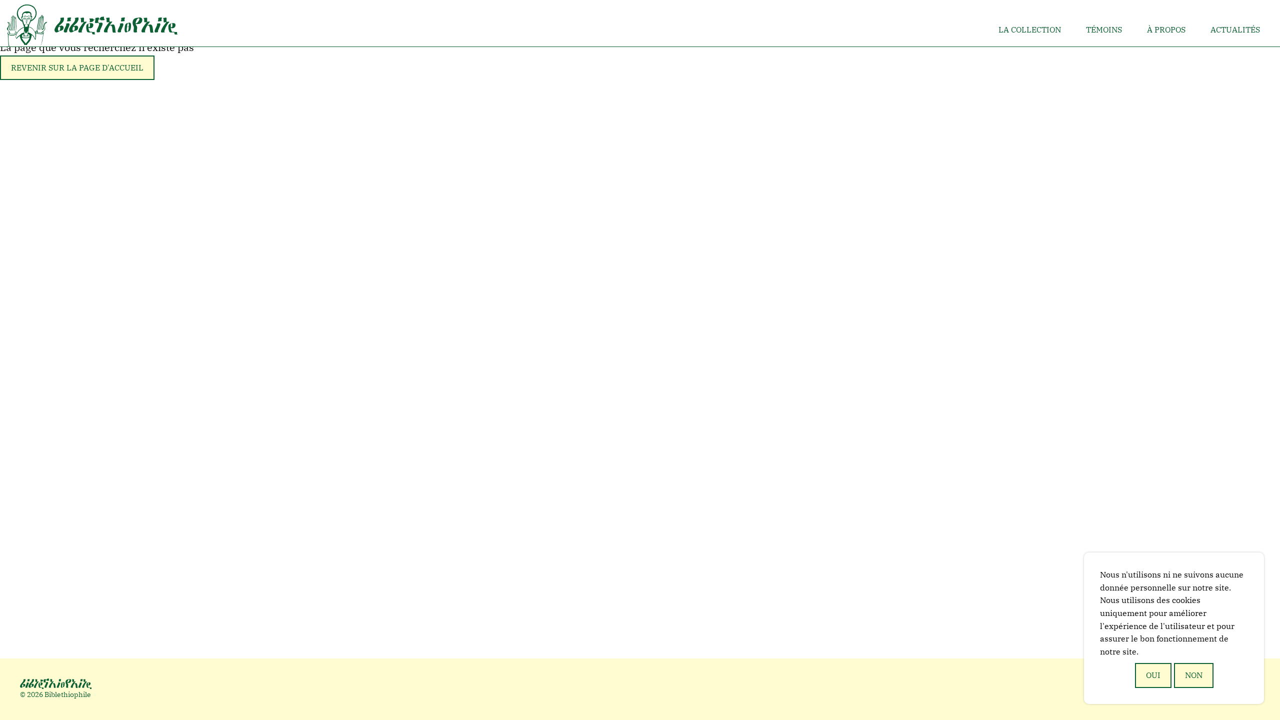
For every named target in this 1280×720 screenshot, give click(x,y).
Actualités (1235, 29)
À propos (1166, 29)
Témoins (1104, 29)
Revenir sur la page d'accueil (77, 67)
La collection (1029, 29)
